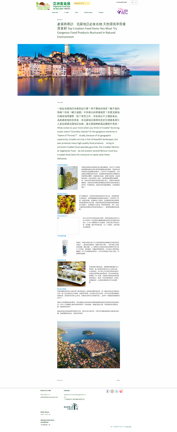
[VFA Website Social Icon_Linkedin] (116, 391)
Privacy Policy (128, 426)
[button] (57, 12)
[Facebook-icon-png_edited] (107, 391)
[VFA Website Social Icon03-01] (112, 391)
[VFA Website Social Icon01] (121, 391)
